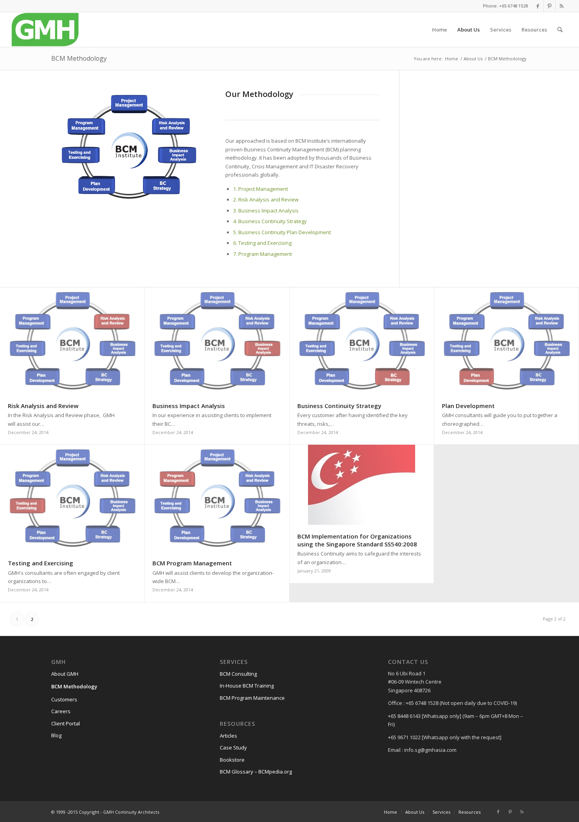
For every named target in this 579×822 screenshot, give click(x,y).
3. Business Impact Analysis (266, 210)
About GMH (64, 673)
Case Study (233, 747)
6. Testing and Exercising (262, 242)
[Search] (560, 29)
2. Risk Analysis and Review (266, 199)
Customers (64, 699)
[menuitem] (439, 29)
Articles (228, 735)
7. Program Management (262, 253)
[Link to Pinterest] (549, 6)
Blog (56, 735)
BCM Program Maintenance (252, 697)
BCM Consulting (238, 673)
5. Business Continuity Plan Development (282, 232)
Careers (61, 711)
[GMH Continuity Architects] (44, 29)
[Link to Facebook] (538, 6)
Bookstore (232, 759)
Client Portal (65, 723)
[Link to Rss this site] (562, 6)
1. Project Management (260, 188)
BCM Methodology (79, 58)
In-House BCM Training (247, 685)
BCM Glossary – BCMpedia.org (256, 771)
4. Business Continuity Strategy (270, 221)
